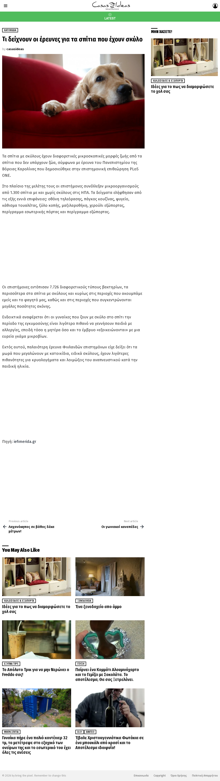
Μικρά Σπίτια (11, 731)
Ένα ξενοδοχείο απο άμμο (98, 606)
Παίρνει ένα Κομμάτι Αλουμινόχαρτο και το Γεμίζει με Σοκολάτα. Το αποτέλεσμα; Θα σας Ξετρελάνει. (107, 674)
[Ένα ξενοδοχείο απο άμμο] (109, 576)
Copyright (160, 775)
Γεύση (80, 663)
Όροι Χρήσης (179, 775)
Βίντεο (90, 731)
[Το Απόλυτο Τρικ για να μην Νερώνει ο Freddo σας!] (36, 639)
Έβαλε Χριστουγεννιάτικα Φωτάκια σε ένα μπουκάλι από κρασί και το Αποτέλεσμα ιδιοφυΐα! (109, 742)
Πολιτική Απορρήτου (205, 775)
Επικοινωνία (141, 775)
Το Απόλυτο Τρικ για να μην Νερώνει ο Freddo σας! (35, 672)
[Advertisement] (73, 249)
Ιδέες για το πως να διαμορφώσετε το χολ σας (36, 609)
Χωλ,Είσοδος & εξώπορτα (19, 600)
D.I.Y (79, 731)
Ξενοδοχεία (84, 600)
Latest (110, 18)
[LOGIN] (215, 5)
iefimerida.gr (25, 441)
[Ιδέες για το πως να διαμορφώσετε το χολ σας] (36, 576)
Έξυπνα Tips (11, 663)
